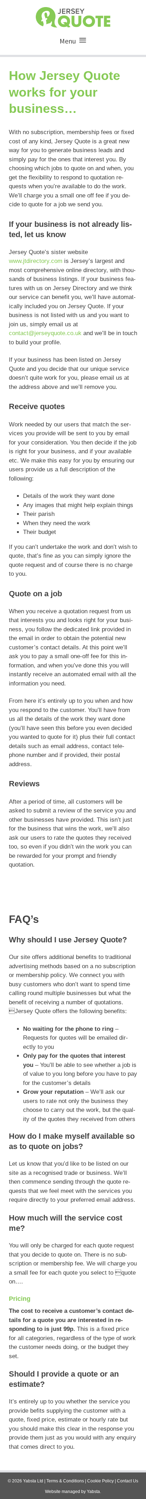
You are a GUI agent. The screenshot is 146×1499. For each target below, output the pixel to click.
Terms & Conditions (65, 1480)
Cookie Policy (100, 1480)
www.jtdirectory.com (35, 261)
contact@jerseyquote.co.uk (45, 333)
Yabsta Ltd (33, 1480)
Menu (68, 40)
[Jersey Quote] (73, 15)
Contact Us (127, 1480)
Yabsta (93, 1491)
